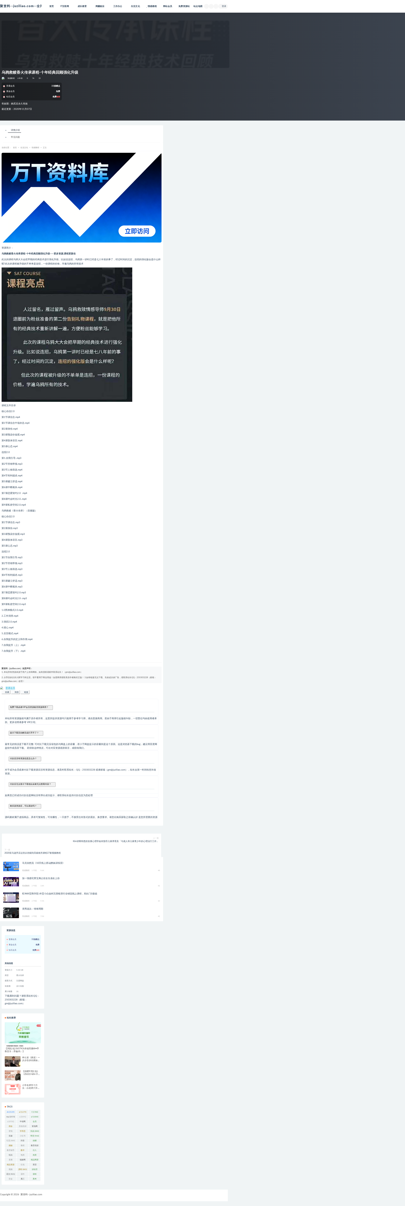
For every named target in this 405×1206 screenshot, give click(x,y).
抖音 (22, 1141)
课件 (22, 1174)
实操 (10, 1136)
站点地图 (197, 6)
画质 (34, 1155)
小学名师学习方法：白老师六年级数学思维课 (31, 1088)
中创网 (22, 1122)
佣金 (10, 1126)
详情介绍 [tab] (15, 130)
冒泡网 (34, 1126)
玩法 (10, 1155)
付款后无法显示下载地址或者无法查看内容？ (30, 784)
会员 (34, 1122)
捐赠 (34, 1141)
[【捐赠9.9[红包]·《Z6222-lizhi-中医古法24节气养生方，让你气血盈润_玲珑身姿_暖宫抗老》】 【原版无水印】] (13, 1075)
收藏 (6, 692)
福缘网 (22, 1160)
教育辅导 (10, 1150)
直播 (10, 1160)
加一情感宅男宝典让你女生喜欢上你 (41, 878)
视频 (10, 1170)
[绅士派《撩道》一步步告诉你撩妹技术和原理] (13, 1061)
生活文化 (24, 148)
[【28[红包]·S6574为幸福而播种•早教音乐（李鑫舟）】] (23, 1034)
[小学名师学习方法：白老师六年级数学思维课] (13, 1089)
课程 (34, 1174)
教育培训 (34, 1146)
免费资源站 (184, 6)
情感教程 (152, 6)
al (22, 1112)
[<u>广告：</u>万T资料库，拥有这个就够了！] (82, 198)
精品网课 (34, 1160)
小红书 (22, 1136)
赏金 (10, 1179)
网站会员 (167, 6)
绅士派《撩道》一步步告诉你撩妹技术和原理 (31, 1060)
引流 (10, 1141)
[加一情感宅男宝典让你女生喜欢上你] (11, 881)
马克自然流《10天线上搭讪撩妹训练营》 (43, 863)
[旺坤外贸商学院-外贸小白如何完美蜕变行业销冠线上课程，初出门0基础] (11, 897)
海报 (16, 692)
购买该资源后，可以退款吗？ (23, 806)
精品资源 (10, 1165)
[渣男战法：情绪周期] (11, 913)
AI (10, 1112)
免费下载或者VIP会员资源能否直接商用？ (29, 707)
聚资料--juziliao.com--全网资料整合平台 (32, 6)
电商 (22, 1155)
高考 (34, 1179)
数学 (22, 1150)
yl (34, 1117)
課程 (22, 1169)
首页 (51, 6)
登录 (224, 6)
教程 (22, 1146)
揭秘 (10, 1146)
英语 (34, 1165)
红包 (22, 1165)
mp (10, 1117)
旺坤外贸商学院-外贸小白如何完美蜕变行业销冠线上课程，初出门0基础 (59, 894)
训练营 (34, 1170)
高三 (22, 1179)
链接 (25, 692)
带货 (34, 1136)
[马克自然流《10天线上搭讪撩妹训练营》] (11, 866)
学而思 (22, 1131)
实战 (34, 1131)
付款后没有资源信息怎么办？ (23, 758)
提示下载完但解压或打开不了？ (24, 733)
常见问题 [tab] (15, 137)
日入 (34, 1150)
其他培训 (22, 1126)
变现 (10, 1131)
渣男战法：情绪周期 (32, 909)
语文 (10, 1174)
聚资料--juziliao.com (31, 1194)
